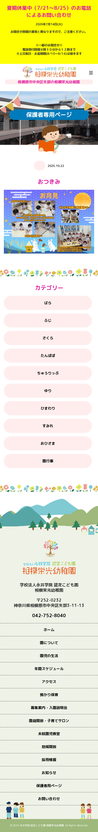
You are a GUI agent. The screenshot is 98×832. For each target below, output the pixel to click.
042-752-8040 (49, 615)
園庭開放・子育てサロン (49, 720)
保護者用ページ (49, 785)
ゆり (48, 390)
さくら (47, 338)
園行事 (47, 460)
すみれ (47, 425)
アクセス (49, 681)
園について (49, 642)
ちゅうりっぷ (48, 373)
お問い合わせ (49, 798)
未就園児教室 (49, 733)
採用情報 (49, 759)
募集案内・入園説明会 (49, 707)
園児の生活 (49, 655)
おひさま (48, 443)
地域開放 (49, 746)
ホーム (49, 629)
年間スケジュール (49, 668)
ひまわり (48, 408)
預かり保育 (49, 694)
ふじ (48, 320)
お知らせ (49, 772)
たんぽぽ (48, 355)
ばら (48, 302)
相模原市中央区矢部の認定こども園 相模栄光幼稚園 (49, 72)
